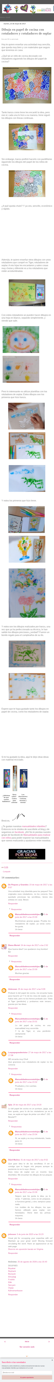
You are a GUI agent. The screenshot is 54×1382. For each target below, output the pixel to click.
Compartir (6, 872)
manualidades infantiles (33, 826)
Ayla (10, 1105)
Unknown (12, 989)
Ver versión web (27, 1347)
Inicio (27, 1342)
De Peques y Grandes (18, 885)
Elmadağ (12, 1277)
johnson (12, 1234)
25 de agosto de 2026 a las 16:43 (32, 1262)
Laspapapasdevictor (18, 1052)
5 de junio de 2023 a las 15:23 (30, 1234)
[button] (27, 1362)
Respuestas (16, 909)
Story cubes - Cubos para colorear (14, 798)
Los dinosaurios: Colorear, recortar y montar (23, 798)
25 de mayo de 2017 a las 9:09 (31, 989)
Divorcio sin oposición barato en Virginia (25, 1249)
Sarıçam (12, 1285)
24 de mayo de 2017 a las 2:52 (34, 945)
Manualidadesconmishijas (27, 914)
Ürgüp (11, 1288)
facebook (19, 832)
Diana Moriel (14, 945)
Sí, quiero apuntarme (27, 1377)
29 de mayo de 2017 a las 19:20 (27, 1105)
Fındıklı (11, 1279)
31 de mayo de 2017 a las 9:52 (34, 1160)
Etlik (10, 1282)
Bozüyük (12, 1274)
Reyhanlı (12, 1271)
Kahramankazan (15, 1290)
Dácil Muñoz (14, 1160)
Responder (13, 903)
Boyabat (11, 1268)
